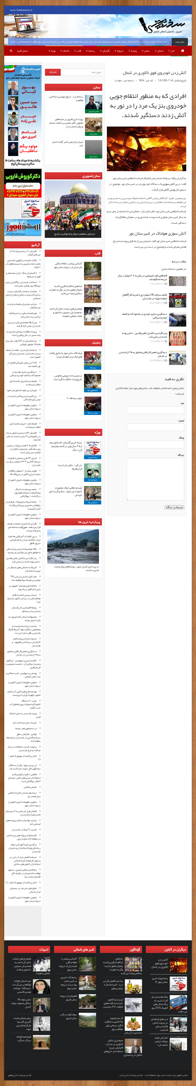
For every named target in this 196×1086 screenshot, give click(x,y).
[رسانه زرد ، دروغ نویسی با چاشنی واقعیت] (93, 102)
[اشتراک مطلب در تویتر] (185, 124)
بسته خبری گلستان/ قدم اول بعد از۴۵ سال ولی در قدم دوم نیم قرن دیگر (65, 446)
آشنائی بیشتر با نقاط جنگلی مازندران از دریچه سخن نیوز (68, 265)
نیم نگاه (93, 368)
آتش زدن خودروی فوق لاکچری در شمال (159, 963)
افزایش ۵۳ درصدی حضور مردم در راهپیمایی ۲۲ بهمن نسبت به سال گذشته (23, 436)
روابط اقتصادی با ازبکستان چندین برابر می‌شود (26, 609)
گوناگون (93, 301)
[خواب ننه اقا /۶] (92, 404)
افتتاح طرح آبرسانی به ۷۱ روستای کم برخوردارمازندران (23, 813)
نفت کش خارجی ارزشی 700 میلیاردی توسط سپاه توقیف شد (25, 578)
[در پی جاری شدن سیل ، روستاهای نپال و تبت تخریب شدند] (73, 562)
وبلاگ (181, 437)
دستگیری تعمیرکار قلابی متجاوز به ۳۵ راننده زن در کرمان (143, 353)
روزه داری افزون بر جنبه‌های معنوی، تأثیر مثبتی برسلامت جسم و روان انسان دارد (66, 122)
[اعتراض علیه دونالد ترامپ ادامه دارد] (178, 1043)
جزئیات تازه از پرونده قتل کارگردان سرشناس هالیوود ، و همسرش (26, 642)
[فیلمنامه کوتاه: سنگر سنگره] (41, 1042)
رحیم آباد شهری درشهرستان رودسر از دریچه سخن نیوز (68, 982)
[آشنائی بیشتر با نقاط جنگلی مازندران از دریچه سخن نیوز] (92, 269)
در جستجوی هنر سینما (26, 728)
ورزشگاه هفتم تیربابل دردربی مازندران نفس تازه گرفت (24, 324)
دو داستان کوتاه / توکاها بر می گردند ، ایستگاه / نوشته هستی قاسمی (21, 986)
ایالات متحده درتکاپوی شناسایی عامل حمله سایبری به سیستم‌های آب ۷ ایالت (23, 264)
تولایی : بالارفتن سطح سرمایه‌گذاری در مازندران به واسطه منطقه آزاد (23, 737)
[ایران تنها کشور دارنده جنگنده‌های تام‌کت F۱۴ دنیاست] (133, 1005)
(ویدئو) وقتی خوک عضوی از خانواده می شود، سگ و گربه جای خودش (65, 491)
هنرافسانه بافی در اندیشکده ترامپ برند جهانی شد (25, 315)
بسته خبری (92, 457)
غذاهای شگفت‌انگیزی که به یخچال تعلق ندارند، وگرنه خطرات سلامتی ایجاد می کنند (65, 289)
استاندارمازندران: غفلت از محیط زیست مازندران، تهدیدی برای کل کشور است (23, 353)
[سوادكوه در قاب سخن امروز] (87, 1020)
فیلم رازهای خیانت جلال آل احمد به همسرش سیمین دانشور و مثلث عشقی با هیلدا (65, 312)
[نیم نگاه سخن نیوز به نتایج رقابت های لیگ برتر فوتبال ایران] (92, 358)
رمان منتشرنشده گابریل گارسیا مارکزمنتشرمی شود (22, 1023)
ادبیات (92, 323)
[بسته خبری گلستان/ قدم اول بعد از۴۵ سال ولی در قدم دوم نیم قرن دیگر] (92, 448)
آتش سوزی (169, 183)
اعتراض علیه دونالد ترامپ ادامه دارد (161, 1041)
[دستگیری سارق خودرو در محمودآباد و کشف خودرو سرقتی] (177, 319)
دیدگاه (181, 455)
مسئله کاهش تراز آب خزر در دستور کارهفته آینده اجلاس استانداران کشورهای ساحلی (25, 861)
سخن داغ (93, 156)
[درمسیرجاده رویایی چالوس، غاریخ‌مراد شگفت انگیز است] (92, 381)
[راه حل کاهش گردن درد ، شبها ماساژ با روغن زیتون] (133, 986)
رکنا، (173, 178)
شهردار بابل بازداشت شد (24, 722)
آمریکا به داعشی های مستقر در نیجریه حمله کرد (24, 569)
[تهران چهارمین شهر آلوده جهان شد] (93, 147)
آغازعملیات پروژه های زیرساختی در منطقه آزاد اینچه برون (24, 837)
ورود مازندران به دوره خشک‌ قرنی (25, 715)
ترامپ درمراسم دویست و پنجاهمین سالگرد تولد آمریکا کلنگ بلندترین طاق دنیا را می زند (24, 629)
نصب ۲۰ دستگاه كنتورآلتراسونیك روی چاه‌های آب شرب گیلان (25, 704)
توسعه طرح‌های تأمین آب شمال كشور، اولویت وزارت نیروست (24, 693)
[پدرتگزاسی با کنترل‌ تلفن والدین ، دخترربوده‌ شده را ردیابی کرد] (177, 338)
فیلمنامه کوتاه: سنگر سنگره (23, 1038)
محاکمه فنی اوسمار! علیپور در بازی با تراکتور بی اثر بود (25, 587)
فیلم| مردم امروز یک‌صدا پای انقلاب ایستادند (25, 383)
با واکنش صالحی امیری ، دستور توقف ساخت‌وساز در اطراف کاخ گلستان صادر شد (24, 873)
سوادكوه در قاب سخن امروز (68, 1016)
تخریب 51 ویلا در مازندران (24, 829)
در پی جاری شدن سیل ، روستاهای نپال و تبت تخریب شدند (48, 41)
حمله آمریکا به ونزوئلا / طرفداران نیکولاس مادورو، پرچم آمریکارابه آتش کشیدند (23, 505)
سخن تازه (93, 134)
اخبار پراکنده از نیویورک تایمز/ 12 (21, 882)
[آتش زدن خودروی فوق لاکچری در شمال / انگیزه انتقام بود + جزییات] (146, 149)
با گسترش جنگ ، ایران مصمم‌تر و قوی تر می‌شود (23, 274)
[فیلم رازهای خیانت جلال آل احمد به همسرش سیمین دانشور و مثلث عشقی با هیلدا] (92, 314)
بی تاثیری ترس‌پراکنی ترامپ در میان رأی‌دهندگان (24, 397)
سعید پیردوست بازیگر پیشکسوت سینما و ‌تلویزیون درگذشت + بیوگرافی (27, 493)
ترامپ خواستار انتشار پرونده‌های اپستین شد (23, 822)
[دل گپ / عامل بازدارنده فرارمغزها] (92, 470)
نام (182, 403)
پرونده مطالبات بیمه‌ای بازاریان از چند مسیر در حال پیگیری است (23, 333)
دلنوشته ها (92, 480)
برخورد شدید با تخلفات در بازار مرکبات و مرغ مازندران (24, 748)
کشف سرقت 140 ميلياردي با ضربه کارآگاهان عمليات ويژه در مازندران (144, 296)
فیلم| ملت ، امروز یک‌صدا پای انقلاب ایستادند (25, 425)
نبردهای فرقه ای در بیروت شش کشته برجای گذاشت (159, 1024)
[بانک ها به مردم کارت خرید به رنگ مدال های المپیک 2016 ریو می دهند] (178, 1002)
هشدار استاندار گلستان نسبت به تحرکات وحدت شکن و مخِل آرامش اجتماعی (23, 295)
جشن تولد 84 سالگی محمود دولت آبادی (21, 1003)
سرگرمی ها (92, 502)
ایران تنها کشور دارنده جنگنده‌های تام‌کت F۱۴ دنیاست (113, 1003)
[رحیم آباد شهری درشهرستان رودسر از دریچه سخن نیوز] (87, 983)
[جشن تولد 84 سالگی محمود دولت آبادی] (41, 1005)
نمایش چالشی (30, 787)
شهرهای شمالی (93, 278)
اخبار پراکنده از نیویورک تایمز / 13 (24, 757)
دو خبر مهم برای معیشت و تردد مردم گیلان (24, 305)
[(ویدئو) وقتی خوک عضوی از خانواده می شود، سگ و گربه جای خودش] (92, 493)
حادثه (180, 202)
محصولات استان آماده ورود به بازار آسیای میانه (24, 618)
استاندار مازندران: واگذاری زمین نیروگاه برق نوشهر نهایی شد (23, 284)
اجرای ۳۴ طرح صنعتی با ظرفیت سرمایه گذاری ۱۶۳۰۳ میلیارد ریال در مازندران (23, 461)
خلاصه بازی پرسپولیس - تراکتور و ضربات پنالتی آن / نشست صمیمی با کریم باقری (23, 664)
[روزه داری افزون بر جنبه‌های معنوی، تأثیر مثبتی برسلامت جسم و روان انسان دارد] (93, 124)
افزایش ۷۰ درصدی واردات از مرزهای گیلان (25, 253)
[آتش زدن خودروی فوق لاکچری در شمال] (178, 965)
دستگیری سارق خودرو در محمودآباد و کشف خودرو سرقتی (144, 315)
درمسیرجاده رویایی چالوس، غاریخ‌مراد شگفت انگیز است (67, 377)
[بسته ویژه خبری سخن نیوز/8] (178, 984)
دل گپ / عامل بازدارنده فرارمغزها (70, 466)
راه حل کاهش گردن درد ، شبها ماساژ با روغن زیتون (113, 984)
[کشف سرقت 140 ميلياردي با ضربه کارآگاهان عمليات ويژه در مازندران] (177, 300)
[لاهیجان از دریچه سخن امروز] (87, 1001)
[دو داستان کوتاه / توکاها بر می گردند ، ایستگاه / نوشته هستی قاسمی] (41, 986)
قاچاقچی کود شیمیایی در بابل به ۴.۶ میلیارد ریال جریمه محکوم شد (142, 277)
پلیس (172, 189)
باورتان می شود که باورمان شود (22, 390)
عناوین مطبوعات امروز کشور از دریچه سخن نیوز (24, 407)
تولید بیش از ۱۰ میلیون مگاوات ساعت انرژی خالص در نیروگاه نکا (24, 472)
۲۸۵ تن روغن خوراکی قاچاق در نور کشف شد (24, 364)
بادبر (10, 1075)
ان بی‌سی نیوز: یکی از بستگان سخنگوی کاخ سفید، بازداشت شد (25, 767)
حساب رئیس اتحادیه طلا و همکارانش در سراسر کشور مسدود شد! (24, 598)
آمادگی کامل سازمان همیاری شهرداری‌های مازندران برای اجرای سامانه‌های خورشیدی (113, 41)
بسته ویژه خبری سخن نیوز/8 (160, 979)
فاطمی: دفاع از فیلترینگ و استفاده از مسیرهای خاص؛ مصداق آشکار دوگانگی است (24, 778)
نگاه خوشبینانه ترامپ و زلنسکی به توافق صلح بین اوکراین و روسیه (24, 550)
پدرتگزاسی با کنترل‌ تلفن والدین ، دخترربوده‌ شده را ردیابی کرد (144, 334)
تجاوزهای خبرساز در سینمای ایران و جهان (25, 890)
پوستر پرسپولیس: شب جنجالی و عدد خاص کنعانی (23, 675)
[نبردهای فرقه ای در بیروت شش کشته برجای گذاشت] (178, 1024)
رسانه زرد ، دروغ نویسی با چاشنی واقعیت (66, 98)
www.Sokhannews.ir (21, 10)
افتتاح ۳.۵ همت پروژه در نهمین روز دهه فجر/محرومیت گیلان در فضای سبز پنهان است (24, 449)
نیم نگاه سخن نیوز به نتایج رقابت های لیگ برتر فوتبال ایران (65, 354)
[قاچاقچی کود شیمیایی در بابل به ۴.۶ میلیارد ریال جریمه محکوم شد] (177, 281)
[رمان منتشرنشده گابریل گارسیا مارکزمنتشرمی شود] (41, 1023)
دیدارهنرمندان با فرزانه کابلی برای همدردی (24, 794)
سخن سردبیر (93, 111)
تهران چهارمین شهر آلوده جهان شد (67, 143)
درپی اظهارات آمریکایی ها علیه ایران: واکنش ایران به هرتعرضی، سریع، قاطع (24, 540)
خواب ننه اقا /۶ (74, 398)
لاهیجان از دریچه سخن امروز (68, 997)
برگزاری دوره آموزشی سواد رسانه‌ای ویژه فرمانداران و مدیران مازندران (24, 848)
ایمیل (180, 420)
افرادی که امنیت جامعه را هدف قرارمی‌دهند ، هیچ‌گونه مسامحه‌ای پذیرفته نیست (24, 527)
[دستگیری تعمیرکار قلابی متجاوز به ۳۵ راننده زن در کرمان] (177, 358)
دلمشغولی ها (93, 390)
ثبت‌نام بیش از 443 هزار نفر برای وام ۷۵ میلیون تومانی (23, 342)
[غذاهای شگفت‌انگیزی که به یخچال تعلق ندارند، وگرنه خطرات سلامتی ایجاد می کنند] (92, 291)
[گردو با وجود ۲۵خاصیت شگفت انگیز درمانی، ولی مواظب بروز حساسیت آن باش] (133, 1023)
